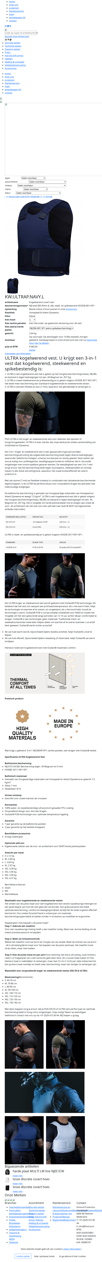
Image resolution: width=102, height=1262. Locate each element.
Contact (72, 1220)
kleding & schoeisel (14, 61)
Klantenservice (16, 11)
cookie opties (23, 1256)
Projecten (57, 1216)
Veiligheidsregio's (18, 1229)
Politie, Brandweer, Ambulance (14, 1223)
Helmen (9, 58)
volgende (36, 196)
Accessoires (11, 68)
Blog (65, 1220)
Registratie (58, 1220)
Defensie (13, 1242)
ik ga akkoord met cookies (72, 1256)
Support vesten (12, 49)
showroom (71, 309)
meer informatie (72, 1249)
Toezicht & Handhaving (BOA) (15, 1236)
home (12, 1)
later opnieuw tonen (44, 1256)
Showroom (67, 1210)
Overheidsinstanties (19, 1207)
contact (13, 20)
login (11, 14)
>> (40, 196)
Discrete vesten (12, 42)
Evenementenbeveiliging (21, 1216)
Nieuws (66, 1216)
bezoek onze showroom (17, 36)
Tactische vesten (13, 46)
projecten (14, 8)
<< (44, 196)
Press (7, 52)
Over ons (13, 4)
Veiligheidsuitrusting (15, 65)
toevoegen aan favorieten (18, 353)
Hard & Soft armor (14, 55)
